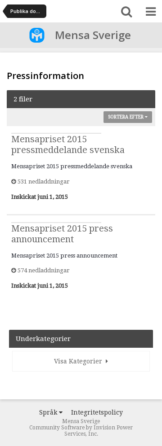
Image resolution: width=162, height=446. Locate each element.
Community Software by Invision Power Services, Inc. (81, 430)
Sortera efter (126, 116)
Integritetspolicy (97, 412)
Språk (49, 412)
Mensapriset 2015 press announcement (62, 234)
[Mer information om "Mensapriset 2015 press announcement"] (56, 222)
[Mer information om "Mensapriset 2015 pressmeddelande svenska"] (56, 133)
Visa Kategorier (80, 361)
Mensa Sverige (93, 34)
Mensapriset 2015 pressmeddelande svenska (68, 144)
